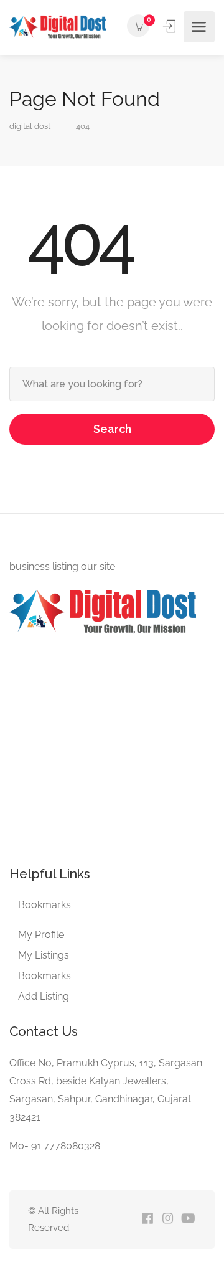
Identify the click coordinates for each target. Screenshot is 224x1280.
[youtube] (188, 1219)
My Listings (43, 955)
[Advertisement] (112, 748)
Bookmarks (44, 905)
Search (112, 428)
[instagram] (167, 1219)
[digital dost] (57, 26)
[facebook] (147, 1219)
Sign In (170, 26)
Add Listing (43, 996)
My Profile (41, 935)
